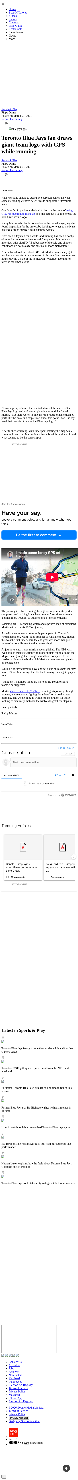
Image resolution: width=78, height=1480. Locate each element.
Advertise (14, 1365)
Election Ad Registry (21, 1384)
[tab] (11, 775)
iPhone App (15, 1381)
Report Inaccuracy (11, 119)
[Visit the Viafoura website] (69, 811)
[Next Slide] (73, 856)
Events (13, 19)
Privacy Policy (17, 1391)
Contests (14, 22)
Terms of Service (18, 1388)
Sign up (70, 748)
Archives (14, 1371)
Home (12, 9)
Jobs (11, 1368)
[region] (39, 780)
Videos (13, 15)
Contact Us (15, 1361)
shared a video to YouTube (25, 691)
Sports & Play (9, 109)
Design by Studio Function (24, 1421)
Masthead (14, 1378)
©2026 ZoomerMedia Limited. (26, 1407)
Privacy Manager (19, 1417)
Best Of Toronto (18, 12)
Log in (61, 748)
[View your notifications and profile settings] (73, 775)
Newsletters (15, 1375)
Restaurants (15, 29)
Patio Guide (15, 25)
